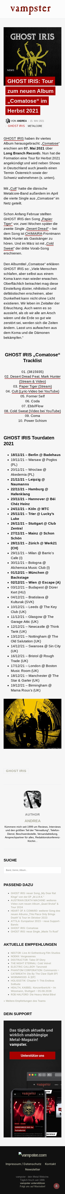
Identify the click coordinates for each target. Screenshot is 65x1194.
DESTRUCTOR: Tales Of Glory (28, 959)
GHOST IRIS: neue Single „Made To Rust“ (34, 931)
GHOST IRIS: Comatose (24, 928)
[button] (5, 9)
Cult (13, 188)
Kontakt (50, 1164)
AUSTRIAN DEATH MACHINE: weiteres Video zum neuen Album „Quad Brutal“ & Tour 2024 (34, 904)
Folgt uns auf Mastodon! (32, 1186)
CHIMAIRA (33, 233)
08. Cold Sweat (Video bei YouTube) (32, 411)
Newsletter (32, 1169)
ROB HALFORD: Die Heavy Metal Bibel (33, 994)
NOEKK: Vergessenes (23, 956)
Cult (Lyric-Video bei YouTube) (35, 391)
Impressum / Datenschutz (23, 1164)
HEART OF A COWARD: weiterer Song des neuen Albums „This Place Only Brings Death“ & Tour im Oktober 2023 (35, 914)
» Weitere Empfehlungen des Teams (25, 1000)
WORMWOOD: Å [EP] (23, 977)
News (10, 70)
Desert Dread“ (38, 229)
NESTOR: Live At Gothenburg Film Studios (35, 952)
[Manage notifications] (56, 1186)
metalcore (35, 126)
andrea (33, 821)
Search (58, 870)
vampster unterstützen (32, 1183)
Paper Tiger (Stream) (35, 386)
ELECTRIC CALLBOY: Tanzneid (29, 966)
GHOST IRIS (16, 125)
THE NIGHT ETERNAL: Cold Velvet (31, 963)
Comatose (50, 143)
